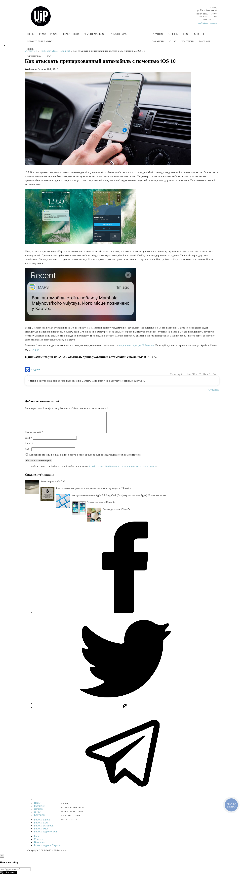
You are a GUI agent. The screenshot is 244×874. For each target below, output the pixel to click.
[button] (122, 64)
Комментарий (34, 432)
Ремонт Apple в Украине (48, 845)
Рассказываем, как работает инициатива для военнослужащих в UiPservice (93, 488)
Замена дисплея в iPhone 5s (101, 502)
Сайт (28, 449)
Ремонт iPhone (48, 34)
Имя (28, 437)
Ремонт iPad (71, 34)
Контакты (187, 41)
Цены (30, 34)
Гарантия (157, 34)
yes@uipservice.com (207, 23)
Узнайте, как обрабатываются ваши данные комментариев (122, 466)
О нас (172, 41)
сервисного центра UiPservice (136, 345)
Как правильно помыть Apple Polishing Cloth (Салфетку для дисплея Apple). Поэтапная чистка (119, 495)
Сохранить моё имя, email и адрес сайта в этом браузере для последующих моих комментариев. (85, 454)
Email (29, 443)
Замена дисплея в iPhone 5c (116, 509)
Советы (199, 34)
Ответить (213, 389)
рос (49, 56)
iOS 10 (35, 350)
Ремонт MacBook (95, 34)
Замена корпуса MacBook (53, 481)
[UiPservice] (43, 13)
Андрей (35, 369)
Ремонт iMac (119, 34)
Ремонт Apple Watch (40, 41)
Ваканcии (158, 41)
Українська (34, 56)
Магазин (204, 41)
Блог (186, 34)
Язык (30, 49)
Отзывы (173, 34)
